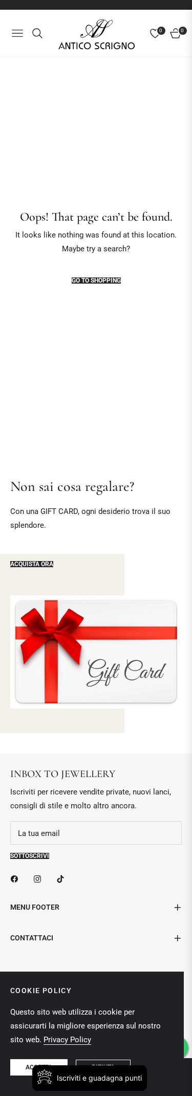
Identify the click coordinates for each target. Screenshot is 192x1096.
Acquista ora (31, 564)
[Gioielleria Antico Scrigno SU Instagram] (40, 878)
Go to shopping (96, 280)
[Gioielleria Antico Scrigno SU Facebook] (17, 878)
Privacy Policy (67, 1039)
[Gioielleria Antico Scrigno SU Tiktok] (63, 878)
